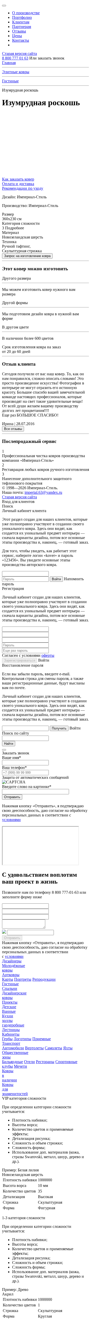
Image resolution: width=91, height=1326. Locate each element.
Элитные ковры (15, 72)
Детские (9, 1007)
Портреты (22, 979)
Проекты (9, 1002)
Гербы (7, 1039)
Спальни (9, 988)
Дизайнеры (11, 961)
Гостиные (10, 81)
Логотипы (22, 1039)
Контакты (20, 40)
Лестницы (11, 1029)
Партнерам (21, 26)
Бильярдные (12, 1062)
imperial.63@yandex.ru (43, 492)
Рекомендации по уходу (22, 188)
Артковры (10, 975)
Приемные (41, 1039)
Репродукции (44, 979)
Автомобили (13, 1048)
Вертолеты (34, 1048)
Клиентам (20, 22)
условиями (11, 819)
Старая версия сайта (19, 53)
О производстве (26, 13)
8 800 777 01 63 (15, 58)
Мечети (20, 1066)
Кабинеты (10, 1034)
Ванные (9, 1011)
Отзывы (19, 31)
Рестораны (45, 1062)
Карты (7, 979)
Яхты (68, 1048)
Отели (29, 1062)
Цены (17, 36)
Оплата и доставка (18, 184)
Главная (9, 63)
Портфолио (22, 17)
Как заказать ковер (18, 179)
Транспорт (11, 1043)
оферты (47, 655)
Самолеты (53, 1048)
